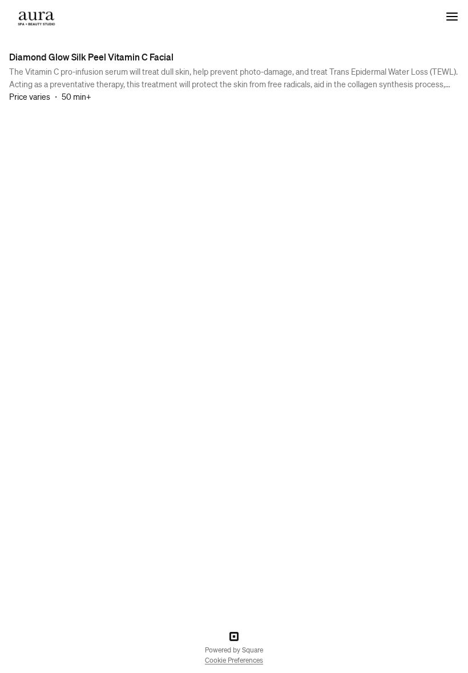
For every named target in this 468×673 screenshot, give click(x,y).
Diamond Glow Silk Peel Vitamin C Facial (91, 57)
